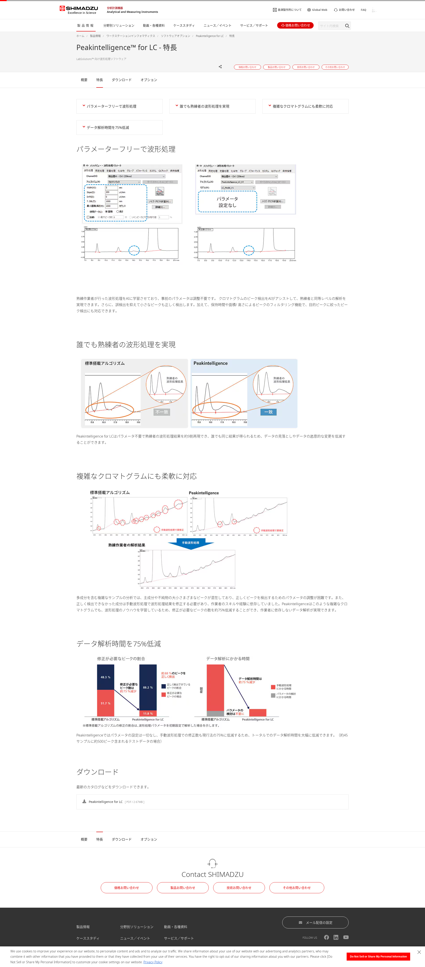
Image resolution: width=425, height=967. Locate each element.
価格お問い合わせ (126, 888)
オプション (149, 80)
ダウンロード (122, 80)
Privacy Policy (152, 962)
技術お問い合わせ (239, 888)
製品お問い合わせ (182, 888)
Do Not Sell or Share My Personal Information (378, 956)
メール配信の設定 (319, 922)
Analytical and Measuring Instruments (132, 12)
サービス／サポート (179, 938)
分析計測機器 (115, 8)
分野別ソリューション (136, 926)
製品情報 (83, 926)
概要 (84, 80)
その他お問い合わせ (297, 888)
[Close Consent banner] (419, 952)
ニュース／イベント (135, 938)
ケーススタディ (88, 938)
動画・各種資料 (175, 926)
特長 (99, 80)
